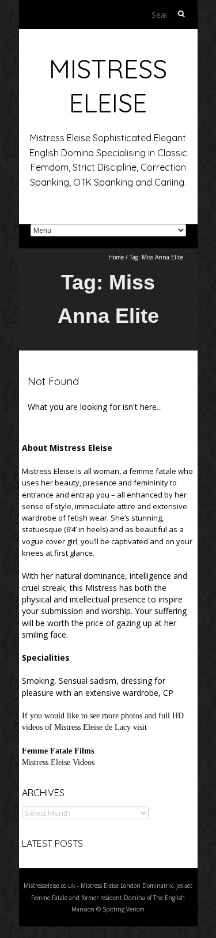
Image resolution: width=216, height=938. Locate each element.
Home (116, 257)
